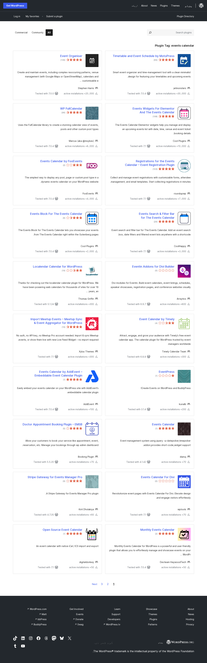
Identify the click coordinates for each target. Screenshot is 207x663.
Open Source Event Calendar (62, 529)
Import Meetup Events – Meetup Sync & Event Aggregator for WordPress (56, 321)
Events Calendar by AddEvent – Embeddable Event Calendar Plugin (58, 373)
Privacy (190, 624)
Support (116, 614)
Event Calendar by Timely (156, 319)
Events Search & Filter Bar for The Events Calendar (156, 215)
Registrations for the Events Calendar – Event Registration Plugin (149, 163)
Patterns (152, 624)
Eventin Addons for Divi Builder (153, 266)
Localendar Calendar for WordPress (57, 266)
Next (94, 584)
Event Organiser (71, 56)
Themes (152, 614)
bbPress (41, 619)
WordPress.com (37, 609)
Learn (117, 609)
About (191, 609)
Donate (78, 619)
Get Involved (76, 609)
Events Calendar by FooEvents (61, 161)
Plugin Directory (185, 16)
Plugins (153, 619)
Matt (43, 614)
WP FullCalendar (71, 108)
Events (79, 614)
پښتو (160, 642)
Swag (79, 624)
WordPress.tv (111, 624)
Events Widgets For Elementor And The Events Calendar (153, 110)
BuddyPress (39, 624)
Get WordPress (15, 5)
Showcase (151, 609)
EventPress (166, 371)
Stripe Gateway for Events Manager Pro (55, 477)
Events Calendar (163, 424)
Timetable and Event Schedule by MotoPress (143, 56)
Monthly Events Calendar (157, 529)
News (191, 614)
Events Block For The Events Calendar (56, 213)
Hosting (190, 619)
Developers (114, 619)
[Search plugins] (150, 32)
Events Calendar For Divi (157, 477)
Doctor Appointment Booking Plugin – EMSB (52, 424)
